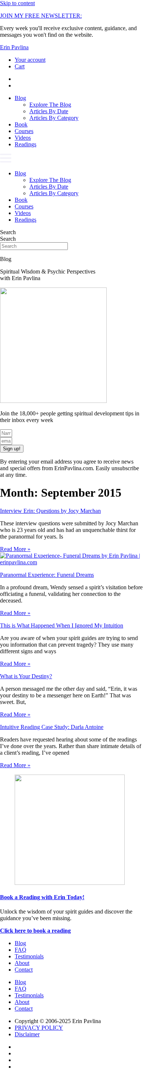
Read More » (15, 549)
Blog (20, 98)
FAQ (20, 950)
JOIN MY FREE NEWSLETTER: (41, 15)
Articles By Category (53, 118)
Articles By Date (48, 111)
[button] (71, 159)
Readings (25, 144)
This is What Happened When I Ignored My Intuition (61, 625)
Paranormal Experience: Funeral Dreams (47, 575)
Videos (23, 138)
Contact (24, 969)
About (22, 963)
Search (8, 232)
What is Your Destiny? (26, 676)
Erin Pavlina (14, 47)
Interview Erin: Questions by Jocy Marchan (50, 511)
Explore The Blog (50, 104)
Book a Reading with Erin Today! (42, 897)
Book (21, 124)
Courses (24, 131)
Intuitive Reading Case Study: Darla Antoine (51, 727)
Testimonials (29, 956)
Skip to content (17, 3)
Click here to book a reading (35, 930)
